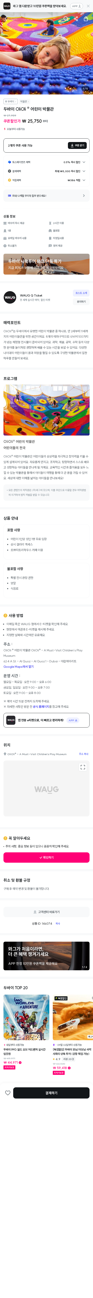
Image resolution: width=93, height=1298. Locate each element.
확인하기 (48, 857)
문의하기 (81, 301)
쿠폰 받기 (79, 145)
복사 (58, 923)
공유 (76, 18)
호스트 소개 (81, 293)
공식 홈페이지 (41, 707)
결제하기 (51, 1093)
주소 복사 (83, 754)
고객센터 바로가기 (49, 912)
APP (75, 6)
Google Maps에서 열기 (18, 667)
